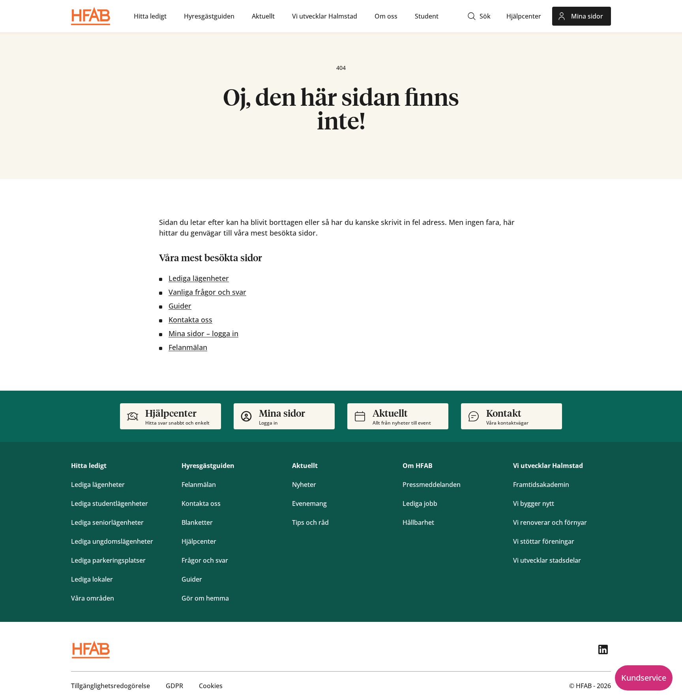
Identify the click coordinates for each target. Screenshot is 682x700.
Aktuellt (305, 465)
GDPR (174, 685)
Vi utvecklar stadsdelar (547, 560)
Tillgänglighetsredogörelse (110, 685)
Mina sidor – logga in (203, 333)
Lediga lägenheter (199, 278)
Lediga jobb (420, 503)
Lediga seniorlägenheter (107, 522)
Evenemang (309, 503)
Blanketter (197, 522)
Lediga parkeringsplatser (108, 560)
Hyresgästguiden (208, 465)
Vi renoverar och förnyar (550, 522)
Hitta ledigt (89, 465)
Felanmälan (188, 347)
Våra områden (92, 598)
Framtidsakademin (541, 484)
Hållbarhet (418, 522)
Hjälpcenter (199, 541)
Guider (180, 306)
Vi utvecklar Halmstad (548, 465)
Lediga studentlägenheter (109, 503)
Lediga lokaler (92, 579)
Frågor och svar (205, 560)
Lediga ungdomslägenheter (112, 541)
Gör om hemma (205, 598)
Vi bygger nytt (533, 503)
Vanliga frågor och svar (207, 292)
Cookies (211, 685)
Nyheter (304, 484)
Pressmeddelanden (432, 484)
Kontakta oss (190, 319)
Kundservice (643, 677)
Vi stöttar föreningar (543, 541)
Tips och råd (310, 522)
